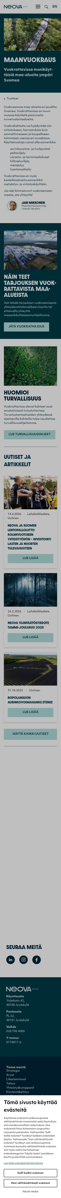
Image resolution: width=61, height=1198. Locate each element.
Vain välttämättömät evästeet (30, 1183)
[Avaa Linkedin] (10, 960)
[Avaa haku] (46, 7)
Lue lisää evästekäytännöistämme (23, 1163)
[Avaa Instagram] (23, 960)
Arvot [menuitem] (10, 1075)
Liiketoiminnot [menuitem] (16, 1079)
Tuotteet (12, 98)
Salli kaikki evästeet (30, 1173)
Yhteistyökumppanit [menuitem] (20, 1088)
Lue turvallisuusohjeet (30, 434)
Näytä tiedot (30, 1191)
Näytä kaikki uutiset (31, 734)
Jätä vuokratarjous (26, 326)
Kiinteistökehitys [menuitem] (17, 1092)
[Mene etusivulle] (13, 7)
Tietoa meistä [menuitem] (16, 1067)
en (54, 6)
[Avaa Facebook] (36, 960)
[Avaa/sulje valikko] (38, 6)
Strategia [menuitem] (13, 1071)
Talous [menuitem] (10, 1083)
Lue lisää (30, 558)
